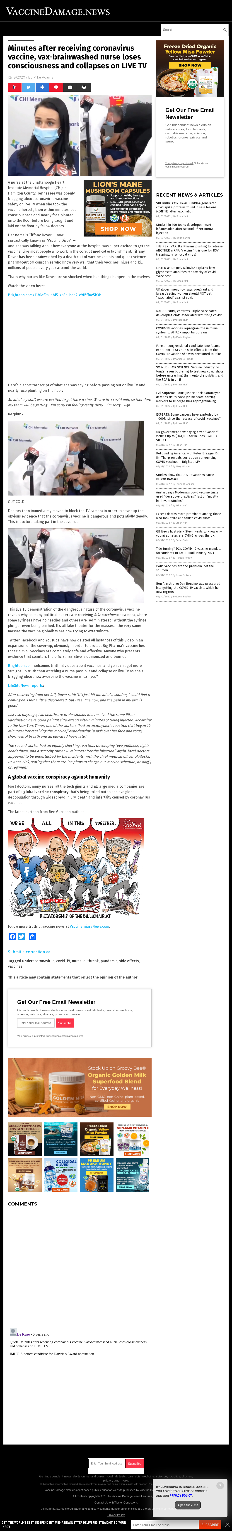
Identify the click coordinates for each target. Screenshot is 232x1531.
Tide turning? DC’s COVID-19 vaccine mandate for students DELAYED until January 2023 (188, 551)
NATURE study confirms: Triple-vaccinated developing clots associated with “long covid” (189, 313)
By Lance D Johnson (184, 484)
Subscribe (210, 1525)
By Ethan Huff (180, 216)
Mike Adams (43, 77)
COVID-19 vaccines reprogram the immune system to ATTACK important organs (187, 330)
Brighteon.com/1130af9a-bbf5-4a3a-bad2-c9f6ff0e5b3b (54, 295)
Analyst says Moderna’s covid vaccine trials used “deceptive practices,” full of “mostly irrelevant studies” (187, 497)
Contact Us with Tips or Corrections (116, 1502)
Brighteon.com (20, 665)
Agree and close (188, 1505)
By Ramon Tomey (182, 557)
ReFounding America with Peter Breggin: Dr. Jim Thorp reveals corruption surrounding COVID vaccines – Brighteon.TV (187, 457)
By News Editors (182, 575)
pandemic (109, 961)
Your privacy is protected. (31, 1036)
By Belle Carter (181, 238)
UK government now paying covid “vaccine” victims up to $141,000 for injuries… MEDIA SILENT (187, 436)
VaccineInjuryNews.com (89, 926)
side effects (129, 961)
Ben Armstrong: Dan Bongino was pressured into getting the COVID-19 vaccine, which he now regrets (188, 588)
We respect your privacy (92, 1484)
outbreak (91, 961)
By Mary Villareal (182, 466)
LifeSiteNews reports (25, 685)
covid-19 (63, 961)
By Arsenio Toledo (183, 358)
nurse (77, 961)
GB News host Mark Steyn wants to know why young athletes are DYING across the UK (189, 533)
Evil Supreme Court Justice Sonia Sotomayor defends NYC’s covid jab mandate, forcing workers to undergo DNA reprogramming (188, 397)
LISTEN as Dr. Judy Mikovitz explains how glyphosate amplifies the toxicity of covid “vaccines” (186, 272)
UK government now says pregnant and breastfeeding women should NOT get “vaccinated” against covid (184, 294)
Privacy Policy (116, 1515)
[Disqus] (80, 1267)
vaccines (15, 966)
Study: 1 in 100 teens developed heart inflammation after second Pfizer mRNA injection (184, 229)
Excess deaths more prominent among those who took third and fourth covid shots (188, 516)
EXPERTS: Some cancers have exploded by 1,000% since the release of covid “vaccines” (188, 417)
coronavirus (44, 961)
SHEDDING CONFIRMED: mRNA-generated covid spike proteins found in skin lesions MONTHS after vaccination (186, 207)
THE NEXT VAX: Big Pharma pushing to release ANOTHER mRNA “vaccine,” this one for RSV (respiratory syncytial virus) (189, 250)
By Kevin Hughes (182, 337)
